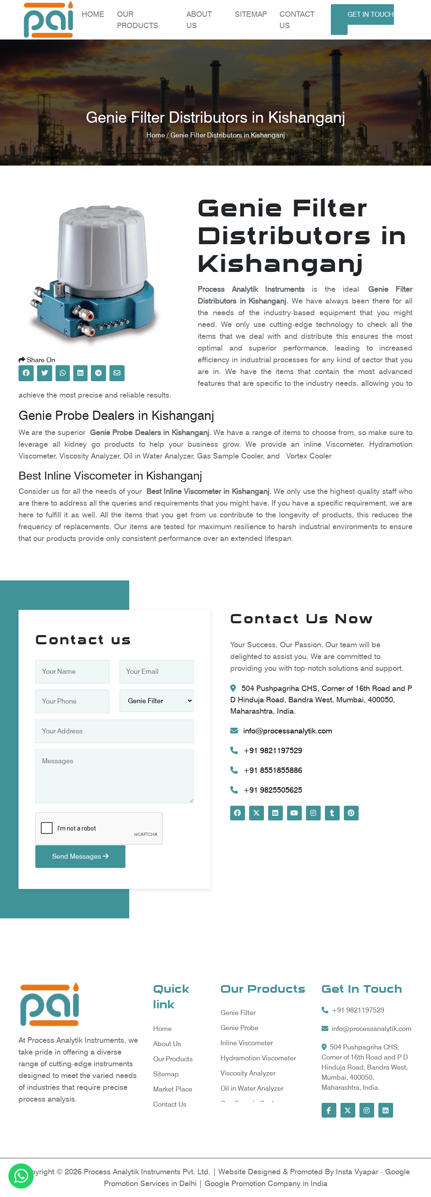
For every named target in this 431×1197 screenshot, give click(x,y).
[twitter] (256, 813)
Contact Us (169, 1104)
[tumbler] (332, 813)
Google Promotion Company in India (266, 1183)
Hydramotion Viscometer (258, 1058)
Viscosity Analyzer (248, 1073)
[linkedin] (275, 813)
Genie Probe (239, 1028)
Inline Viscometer (247, 1043)
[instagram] (313, 813)
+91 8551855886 (271, 770)
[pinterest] (351, 813)
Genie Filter (238, 1013)
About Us (167, 1044)
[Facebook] (237, 813)
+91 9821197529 (271, 750)
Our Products (173, 1059)
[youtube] (294, 813)
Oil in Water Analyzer (252, 1088)
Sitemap (251, 14)
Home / (158, 135)
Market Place (172, 1089)
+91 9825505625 (271, 790)
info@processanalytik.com (286, 730)
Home (93, 14)
